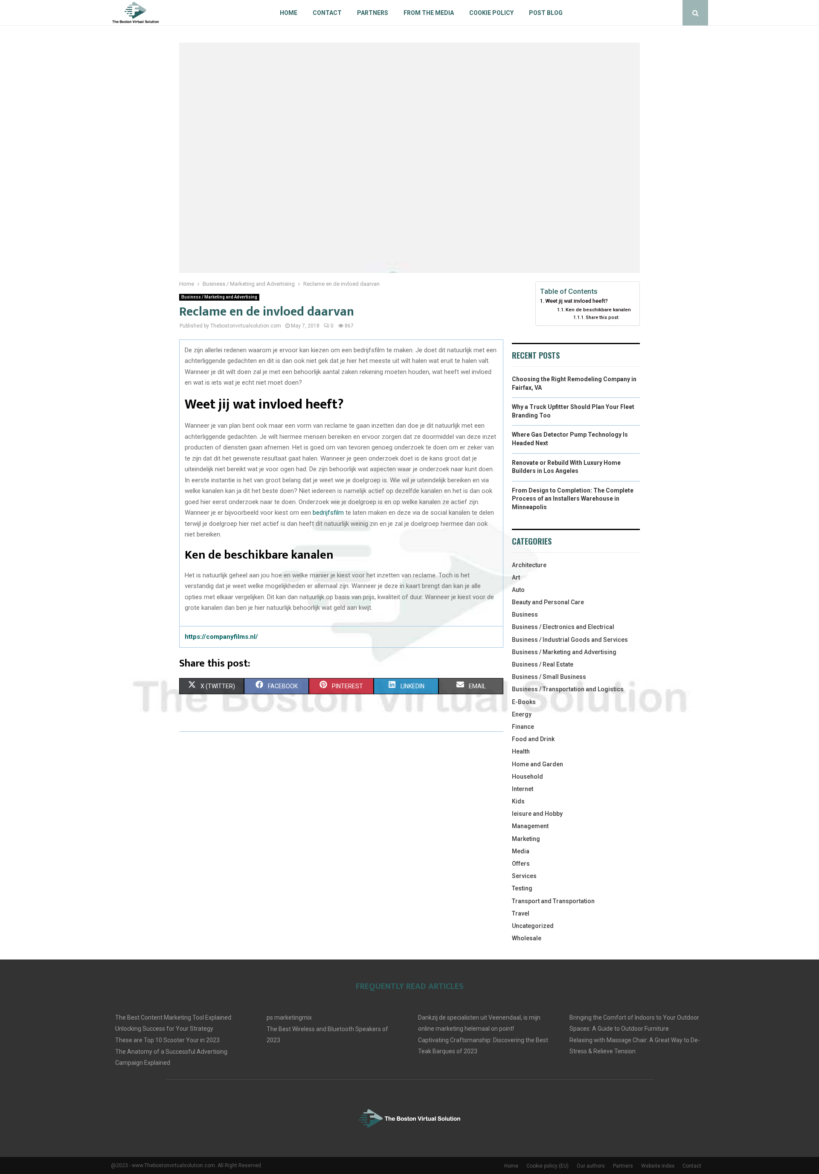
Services (524, 876)
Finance (523, 726)
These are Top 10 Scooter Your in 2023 (167, 1040)
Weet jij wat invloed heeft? (576, 301)
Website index (657, 1166)
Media (520, 851)
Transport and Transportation (553, 901)
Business (525, 614)
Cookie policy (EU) (547, 1166)
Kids (518, 801)
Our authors (591, 1166)
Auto (518, 589)
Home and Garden (537, 764)
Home (288, 12)
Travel (520, 913)
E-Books (524, 702)
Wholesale (526, 938)
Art (516, 577)
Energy (521, 714)
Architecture (529, 565)
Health (521, 751)
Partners (372, 12)
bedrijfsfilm (328, 512)
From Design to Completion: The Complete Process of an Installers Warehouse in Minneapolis (572, 498)
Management (530, 826)
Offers (521, 863)
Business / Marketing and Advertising (219, 297)
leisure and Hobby (537, 813)
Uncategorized (533, 925)
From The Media (429, 12)
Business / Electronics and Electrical (563, 626)
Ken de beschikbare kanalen (598, 310)
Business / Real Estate (542, 664)
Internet (522, 789)
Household (527, 776)
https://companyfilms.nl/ (221, 637)
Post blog (546, 12)
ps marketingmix (289, 1017)
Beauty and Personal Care (548, 602)
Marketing (526, 838)
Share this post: (602, 317)
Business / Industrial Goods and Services (570, 639)
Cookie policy (491, 12)
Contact (327, 12)
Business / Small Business (549, 676)
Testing (522, 888)
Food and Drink (533, 739)
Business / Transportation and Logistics (568, 689)
